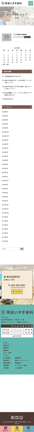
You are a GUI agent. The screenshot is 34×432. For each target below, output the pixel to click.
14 (12, 57)
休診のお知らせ (9, 99)
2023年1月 (5, 176)
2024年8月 (5, 144)
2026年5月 (5, 116)
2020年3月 (5, 189)
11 (30, 55)
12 (4, 57)
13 (8, 57)
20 (8, 60)
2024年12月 (5, 132)
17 (25, 57)
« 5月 (3, 64)
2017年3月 (5, 241)
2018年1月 (5, 201)
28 (12, 62)
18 (30, 57)
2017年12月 (5, 205)
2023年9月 (5, 160)
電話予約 (5, 431)
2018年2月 (5, 197)
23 (21, 60)
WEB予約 (17, 431)
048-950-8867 (18, 285)
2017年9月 (5, 217)
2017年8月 (5, 221)
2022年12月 (5, 180)
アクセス (28, 431)
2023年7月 (5, 168)
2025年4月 (5, 124)
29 (17, 62)
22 (17, 60)
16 (21, 57)
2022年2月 (5, 185)
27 (8, 62)
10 (25, 55)
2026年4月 (5, 120)
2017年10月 (5, 213)
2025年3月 (5, 128)
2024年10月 (5, 136)
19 (4, 60)
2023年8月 (5, 164)
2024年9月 (5, 140)
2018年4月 (5, 193)
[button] (16, 292)
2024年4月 (5, 148)
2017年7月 (5, 225)
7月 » (7, 64)
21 (12, 60)
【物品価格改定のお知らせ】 (12, 76)
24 (25, 60)
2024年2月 (5, 156)
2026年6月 (5, 112)
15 (16, 57)
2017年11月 (5, 209)
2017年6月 (5, 229)
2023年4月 (5, 172)
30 (21, 62)
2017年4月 (5, 237)
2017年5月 (5, 233)
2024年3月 (5, 152)
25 (30, 60)
